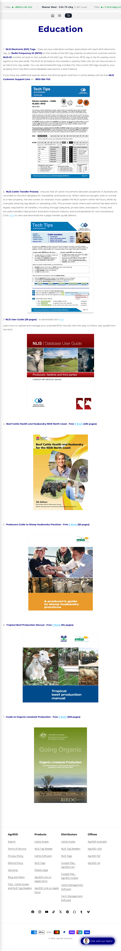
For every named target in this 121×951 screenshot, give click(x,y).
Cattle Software (43, 855)
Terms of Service (17, 848)
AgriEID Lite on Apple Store (43, 879)
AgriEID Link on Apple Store (47, 890)
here (11, 215)
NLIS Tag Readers (70, 848)
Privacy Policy (15, 855)
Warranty (13, 870)
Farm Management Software (72, 898)
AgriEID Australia (97, 841)
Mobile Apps (41, 870)
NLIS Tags (40, 863)
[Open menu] (59, 15)
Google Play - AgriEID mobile (69, 876)
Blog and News (16, 877)
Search (11, 841)
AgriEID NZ (94, 855)
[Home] (52, 15)
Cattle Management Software (72, 887)
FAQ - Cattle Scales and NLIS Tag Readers (20, 886)
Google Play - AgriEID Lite (68, 865)
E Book (79, 423)
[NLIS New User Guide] (60, 133)
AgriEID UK (94, 863)
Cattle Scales (42, 841)
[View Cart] (68, 15)
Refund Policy (15, 863)
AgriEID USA (95, 848)
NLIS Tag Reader (44, 848)
